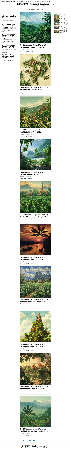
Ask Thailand (28, 1)
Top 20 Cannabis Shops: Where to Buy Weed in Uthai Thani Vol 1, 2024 (34, 387)
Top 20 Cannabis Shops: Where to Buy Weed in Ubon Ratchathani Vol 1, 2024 (8, 36)
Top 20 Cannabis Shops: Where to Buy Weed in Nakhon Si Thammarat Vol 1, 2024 (34, 302)
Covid (38, 9)
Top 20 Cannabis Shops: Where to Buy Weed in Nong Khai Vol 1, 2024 (34, 258)
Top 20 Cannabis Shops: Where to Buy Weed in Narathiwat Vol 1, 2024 (34, 88)
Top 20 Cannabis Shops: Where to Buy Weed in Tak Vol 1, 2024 (9, 16)
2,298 (30, 440)
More (42, 9)
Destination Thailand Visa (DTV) (42, 1)
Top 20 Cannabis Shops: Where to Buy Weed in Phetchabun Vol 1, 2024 (34, 46)
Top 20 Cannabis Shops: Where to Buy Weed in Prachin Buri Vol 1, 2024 (8, 47)
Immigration (33, 9)
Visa (29, 9)
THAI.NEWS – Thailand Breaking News (35, 3)
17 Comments (5, 42)
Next (34, 440)
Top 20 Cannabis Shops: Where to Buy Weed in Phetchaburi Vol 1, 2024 (8, 26)
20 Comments (5, 31)
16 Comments (5, 52)
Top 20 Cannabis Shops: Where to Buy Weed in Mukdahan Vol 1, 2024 (34, 345)
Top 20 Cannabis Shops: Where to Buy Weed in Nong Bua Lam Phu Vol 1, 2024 (34, 430)
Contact (49, 1)
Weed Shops (34, 1)
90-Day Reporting (9, 1)
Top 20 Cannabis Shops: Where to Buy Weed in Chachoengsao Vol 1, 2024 (34, 216)
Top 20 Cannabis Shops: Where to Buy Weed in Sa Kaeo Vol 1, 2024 (34, 131)
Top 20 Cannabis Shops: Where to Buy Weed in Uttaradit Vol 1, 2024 (8, 56)
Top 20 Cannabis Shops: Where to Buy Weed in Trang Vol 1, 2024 (34, 173)
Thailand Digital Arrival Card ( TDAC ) (19, 1)
